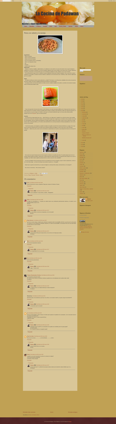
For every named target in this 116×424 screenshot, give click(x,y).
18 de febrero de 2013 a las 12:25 (42, 304)
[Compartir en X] (44, 173)
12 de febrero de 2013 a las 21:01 (38, 295)
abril (83, 125)
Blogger (69, 421)
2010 (82, 146)
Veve (28, 182)
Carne (50, 26)
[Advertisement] (50, 401)
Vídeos (76, 26)
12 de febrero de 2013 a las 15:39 (47, 275)
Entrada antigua (72, 412)
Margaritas (34, 113)
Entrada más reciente (29, 412)
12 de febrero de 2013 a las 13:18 (42, 266)
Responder (29, 186)
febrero (83, 129)
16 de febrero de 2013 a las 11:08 (36, 354)
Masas (81, 176)
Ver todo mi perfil (89, 200)
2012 (82, 142)
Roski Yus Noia (30, 336)
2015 (82, 106)
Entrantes (31, 26)
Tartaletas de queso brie (86, 137)
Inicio (25, 26)
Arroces (81, 153)
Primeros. (38, 175)
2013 (82, 110)
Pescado (45, 26)
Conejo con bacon (85, 132)
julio (83, 119)
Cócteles (70, 26)
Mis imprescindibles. (84, 178)
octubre (83, 116)
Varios (81, 26)
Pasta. (29, 175)
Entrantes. (82, 171)
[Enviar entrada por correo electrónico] (40, 173)
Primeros (39, 26)
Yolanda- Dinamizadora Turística (34, 275)
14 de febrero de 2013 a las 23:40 (40, 336)
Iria (27, 258)
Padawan (32, 190)
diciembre (84, 112)
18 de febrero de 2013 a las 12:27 (42, 365)
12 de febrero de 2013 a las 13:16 (42, 190)
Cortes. (81, 164)
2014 (82, 108)
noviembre (84, 114)
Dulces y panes (83, 167)
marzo (83, 127)
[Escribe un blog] (43, 173)
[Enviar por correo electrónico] (42, 173)
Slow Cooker (82, 187)
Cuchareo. (82, 166)
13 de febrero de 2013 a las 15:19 (35, 312)
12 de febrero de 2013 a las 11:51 (35, 258)
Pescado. (33, 175)
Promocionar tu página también (84, 217)
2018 (82, 101)
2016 (82, 104)
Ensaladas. (82, 169)
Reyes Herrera (30, 220)
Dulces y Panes (62, 26)
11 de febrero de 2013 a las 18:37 (40, 220)
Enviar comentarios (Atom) (34, 414)
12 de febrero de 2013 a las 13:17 (42, 210)
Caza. (81, 160)
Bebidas (81, 155)
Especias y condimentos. (85, 173)
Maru (28, 241)
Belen (28, 199)
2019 (82, 99)
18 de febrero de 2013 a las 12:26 (42, 324)
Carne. (81, 159)
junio (83, 121)
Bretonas (84, 131)
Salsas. (41, 175)
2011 (82, 144)
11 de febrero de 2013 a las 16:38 (36, 199)
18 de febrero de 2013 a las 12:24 (42, 285)
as (27, 312)
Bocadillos (82, 157)
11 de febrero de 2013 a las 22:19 (36, 241)
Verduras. (82, 193)
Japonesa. (82, 174)
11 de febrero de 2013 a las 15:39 (36, 182)
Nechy (28, 354)
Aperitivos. (82, 152)
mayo (83, 123)
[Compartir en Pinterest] (47, 173)
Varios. (81, 191)
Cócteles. (81, 162)
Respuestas (31, 188)
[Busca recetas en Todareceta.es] (84, 232)
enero (83, 140)
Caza (56, 26)
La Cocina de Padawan (83, 215)
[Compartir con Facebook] (45, 173)
